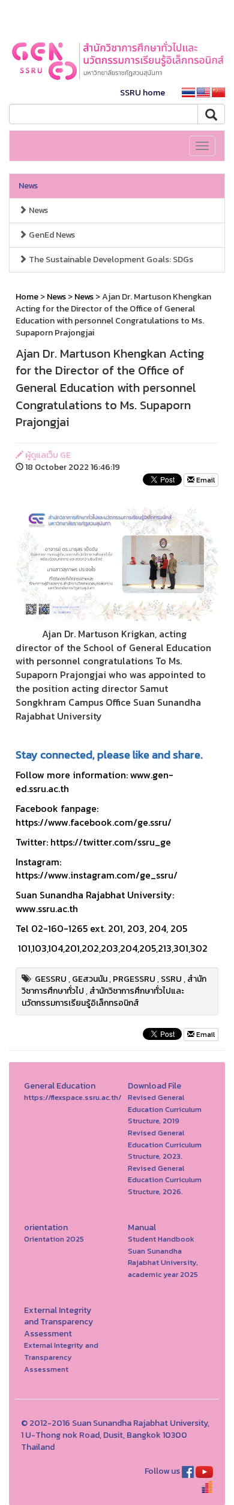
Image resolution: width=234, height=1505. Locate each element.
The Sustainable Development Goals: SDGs (110, 259)
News (28, 185)
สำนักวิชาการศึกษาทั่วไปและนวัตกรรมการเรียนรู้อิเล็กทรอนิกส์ (103, 997)
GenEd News (51, 235)
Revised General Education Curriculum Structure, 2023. (165, 1144)
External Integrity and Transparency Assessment (61, 1356)
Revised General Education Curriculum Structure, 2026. (165, 1179)
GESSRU (51, 979)
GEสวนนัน (89, 979)
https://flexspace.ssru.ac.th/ (72, 1097)
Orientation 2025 (54, 1239)
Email (204, 480)
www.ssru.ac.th (47, 908)
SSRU (171, 979)
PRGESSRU (134, 979)
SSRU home (142, 92)
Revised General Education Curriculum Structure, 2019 (165, 1109)
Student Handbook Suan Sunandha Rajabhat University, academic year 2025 (163, 1256)
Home (27, 296)
